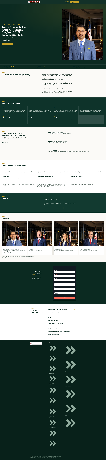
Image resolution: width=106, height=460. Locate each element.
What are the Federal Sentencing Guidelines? (55, 323)
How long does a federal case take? (54, 320)
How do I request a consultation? (53, 334)
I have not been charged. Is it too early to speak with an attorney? (59, 312)
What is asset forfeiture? (52, 328)
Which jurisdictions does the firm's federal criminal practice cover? (59, 331)
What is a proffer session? (52, 317)
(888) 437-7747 (67, 2)
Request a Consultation (73, 2)
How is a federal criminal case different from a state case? (58, 309)
